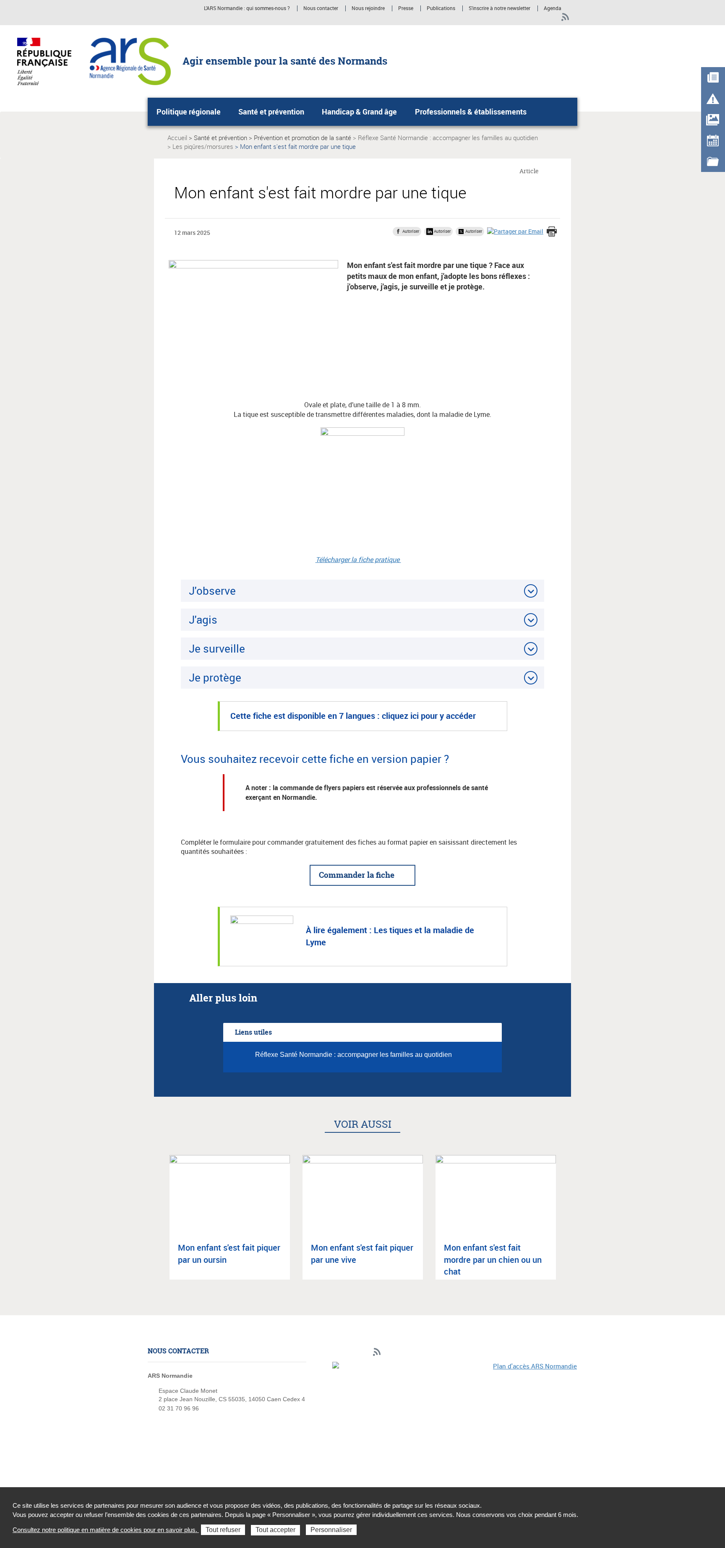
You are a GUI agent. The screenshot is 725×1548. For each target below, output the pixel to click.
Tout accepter (275, 1529)
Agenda (552, 8)
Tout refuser (223, 1529)
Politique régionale (188, 112)
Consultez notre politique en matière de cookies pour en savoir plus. (106, 1529)
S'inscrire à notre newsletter (499, 8)
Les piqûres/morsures (202, 146)
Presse (405, 8)
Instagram (551, 17)
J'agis (203, 619)
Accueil (177, 137)
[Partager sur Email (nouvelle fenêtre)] (515, 230)
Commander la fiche (356, 874)
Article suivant (568, 1225)
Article (529, 171)
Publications (441, 8)
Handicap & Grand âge (359, 112)
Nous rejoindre (368, 8)
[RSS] (565, 17)
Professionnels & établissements (471, 112)
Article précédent (157, 1225)
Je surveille (217, 648)
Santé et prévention (271, 112)
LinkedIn (522, 17)
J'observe (212, 590)
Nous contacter (320, 8)
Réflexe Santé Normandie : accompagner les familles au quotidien (448, 137)
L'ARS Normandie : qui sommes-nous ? (247, 8)
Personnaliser (331, 1529)
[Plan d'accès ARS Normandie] (454, 1420)
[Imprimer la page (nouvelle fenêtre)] (552, 232)
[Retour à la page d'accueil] (130, 61)
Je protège (215, 677)
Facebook (536, 17)
